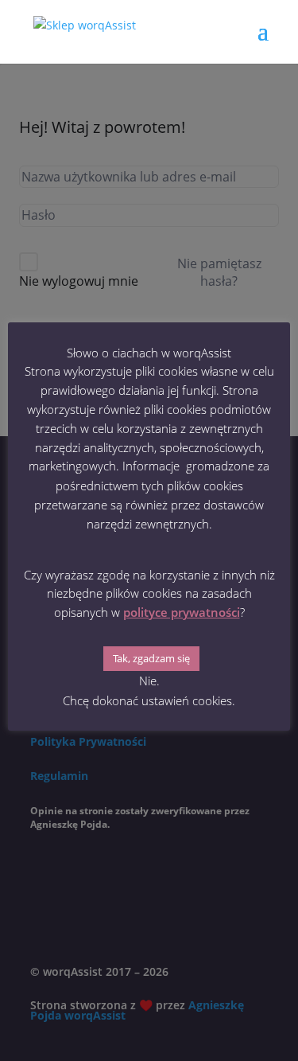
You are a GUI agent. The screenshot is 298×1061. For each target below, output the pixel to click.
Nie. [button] (149, 680)
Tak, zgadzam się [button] (151, 658)
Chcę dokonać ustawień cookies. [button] (149, 700)
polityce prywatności (181, 612)
